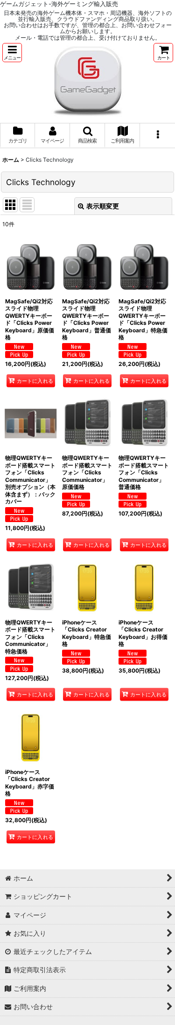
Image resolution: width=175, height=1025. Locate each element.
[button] (12, 52)
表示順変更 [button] (102, 206)
